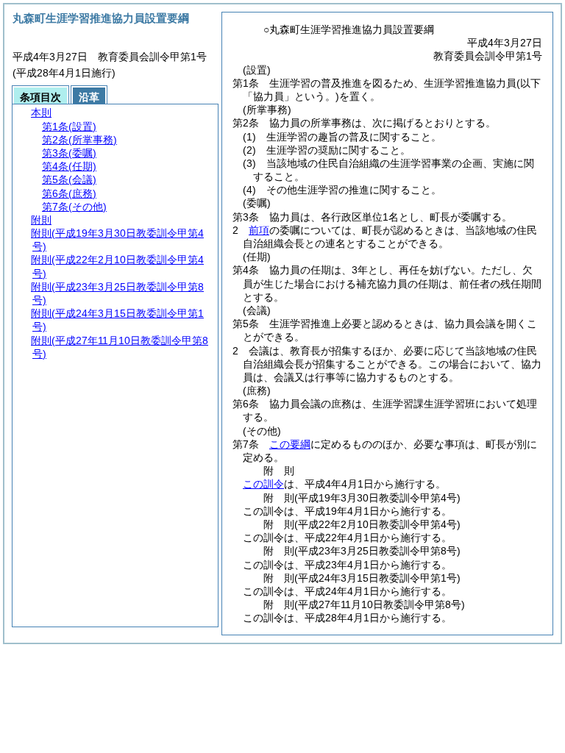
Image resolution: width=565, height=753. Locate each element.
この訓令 (263, 484)
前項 (259, 230)
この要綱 (289, 444)
